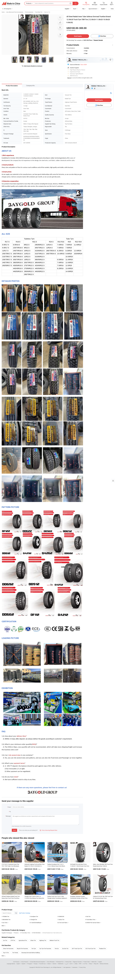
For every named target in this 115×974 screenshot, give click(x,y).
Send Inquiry (78, 36)
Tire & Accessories (29, 12)
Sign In (69, 78)
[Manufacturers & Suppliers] (11, 3)
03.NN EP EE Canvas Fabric (92, 922)
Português (29, 963)
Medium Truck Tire (54, 940)
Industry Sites (68, 961)
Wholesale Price (59, 961)
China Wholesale (50, 961)
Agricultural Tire (23, 940)
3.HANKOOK (61, 916)
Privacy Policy (82, 967)
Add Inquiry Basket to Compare (33, 66)
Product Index (86, 961)
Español (23, 963)
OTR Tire (13, 940)
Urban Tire (33, 940)
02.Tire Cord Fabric (62, 922)
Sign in (111, 4)
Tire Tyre (33, 948)
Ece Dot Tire (65, 948)
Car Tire (5, 940)
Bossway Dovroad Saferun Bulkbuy (31, 952)
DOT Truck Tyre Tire (77, 948)
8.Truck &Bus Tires (90, 919)
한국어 (71, 963)
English (18, 963)
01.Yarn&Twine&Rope (35, 922)
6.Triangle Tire (33, 919)
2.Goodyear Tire (34, 916)
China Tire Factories (8, 948)
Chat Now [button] (103, 36)
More (3, 956)
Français (36, 963)
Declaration (75, 967)
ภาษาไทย (85, 963)
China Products (24, 961)
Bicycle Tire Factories (22, 948)
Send (14, 830)
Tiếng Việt (96, 963)
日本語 (75, 963)
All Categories (7, 8)
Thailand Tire (102, 948)
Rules (112, 8)
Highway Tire (47, 12)
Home (3, 12)
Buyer (74, 8)
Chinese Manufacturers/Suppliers (37, 961)
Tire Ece (57, 948)
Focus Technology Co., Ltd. (46, 967)
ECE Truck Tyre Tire (90, 948)
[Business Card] (111, 93)
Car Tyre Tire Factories (45, 948)
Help (83, 8)
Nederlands (60, 963)
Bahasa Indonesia (104, 963)
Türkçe (90, 963)
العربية (66, 963)
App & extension (93, 8)
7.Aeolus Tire (61, 919)
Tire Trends (15, 952)
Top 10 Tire (6, 952)
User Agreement (67, 967)
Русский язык (42, 963)
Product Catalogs (25, 913)
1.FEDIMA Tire (5, 916)
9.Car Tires (4, 922)
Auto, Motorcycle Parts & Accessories (14, 12)
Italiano (49, 963)
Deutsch (54, 963)
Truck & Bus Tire (38, 12)
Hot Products (16, 961)
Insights (100, 961)
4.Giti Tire (87, 916)
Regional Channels (77, 961)
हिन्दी (80, 963)
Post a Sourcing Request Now (48, 830)
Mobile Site (94, 961)
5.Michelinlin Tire (6, 919)
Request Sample (98, 40)
